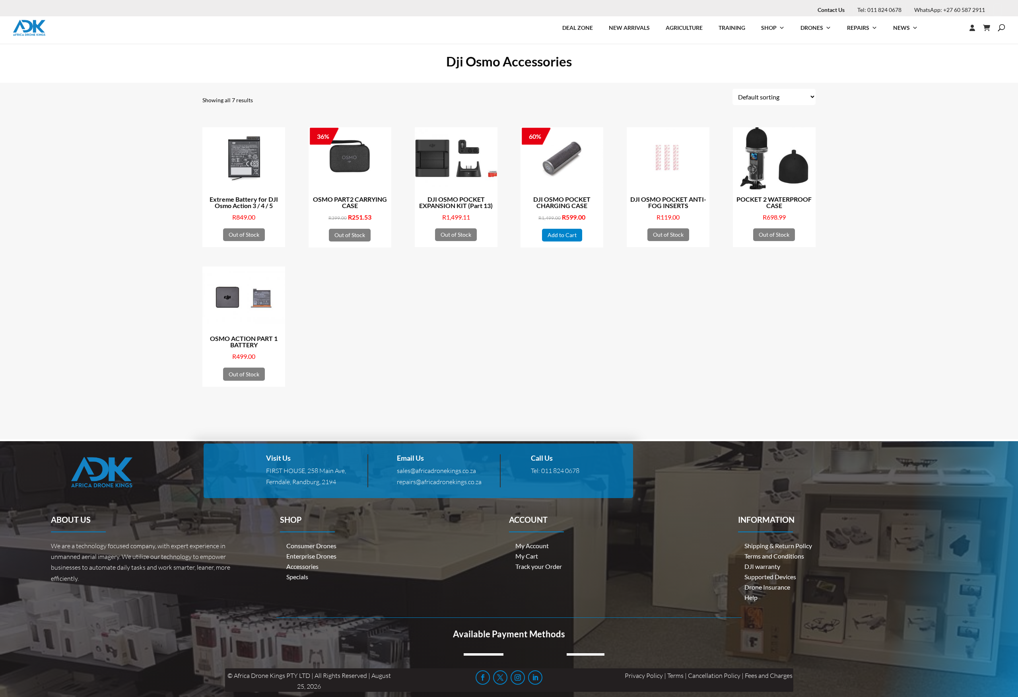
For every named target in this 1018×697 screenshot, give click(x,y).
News (901, 27)
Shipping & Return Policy (778, 545)
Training (732, 27)
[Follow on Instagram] (518, 677)
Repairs (858, 27)
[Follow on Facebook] (483, 677)
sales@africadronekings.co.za (436, 471)
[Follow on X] (500, 677)
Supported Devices (770, 576)
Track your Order (538, 566)
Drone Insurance (767, 587)
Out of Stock (244, 234)
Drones (811, 27)
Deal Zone (577, 27)
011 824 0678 (560, 471)
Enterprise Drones (311, 556)
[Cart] (990, 28)
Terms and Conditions (774, 556)
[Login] (956, 28)
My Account (532, 545)
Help (751, 597)
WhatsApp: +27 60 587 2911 (949, 9)
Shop (769, 27)
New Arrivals (629, 27)
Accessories (302, 566)
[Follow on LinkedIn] (535, 677)
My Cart (526, 556)
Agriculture (684, 27)
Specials (297, 576)
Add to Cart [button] (562, 235)
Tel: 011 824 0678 (879, 9)
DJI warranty (762, 566)
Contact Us (831, 9)
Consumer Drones (311, 545)
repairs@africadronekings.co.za (439, 482)
